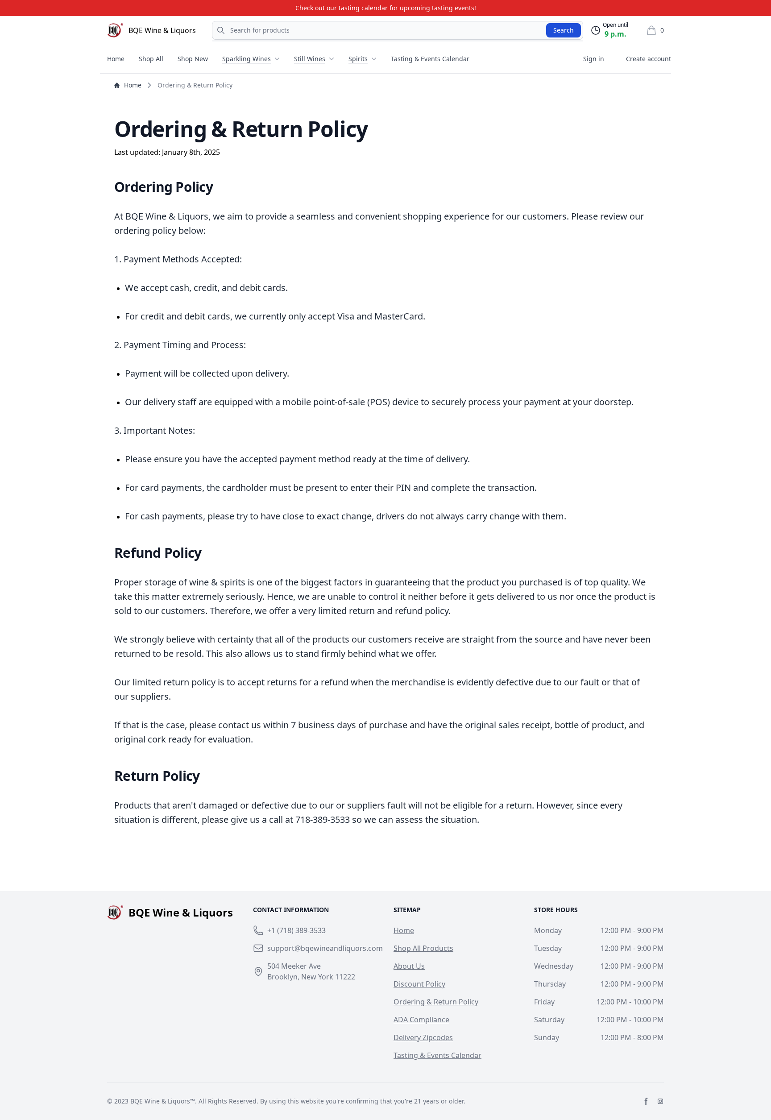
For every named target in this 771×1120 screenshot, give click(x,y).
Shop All (151, 58)
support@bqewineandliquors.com (325, 948)
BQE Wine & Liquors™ (162, 1101)
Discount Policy (419, 984)
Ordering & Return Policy (436, 1002)
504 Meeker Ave (294, 966)
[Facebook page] (646, 1101)
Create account (648, 58)
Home (115, 58)
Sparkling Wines (246, 58)
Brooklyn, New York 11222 (311, 977)
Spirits (358, 58)
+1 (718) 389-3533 (296, 930)
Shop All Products (423, 948)
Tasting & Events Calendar (430, 58)
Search (563, 30)
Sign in (593, 58)
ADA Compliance (421, 1020)
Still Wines (309, 58)
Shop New (193, 58)
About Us (409, 966)
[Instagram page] (660, 1101)
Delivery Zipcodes (423, 1037)
